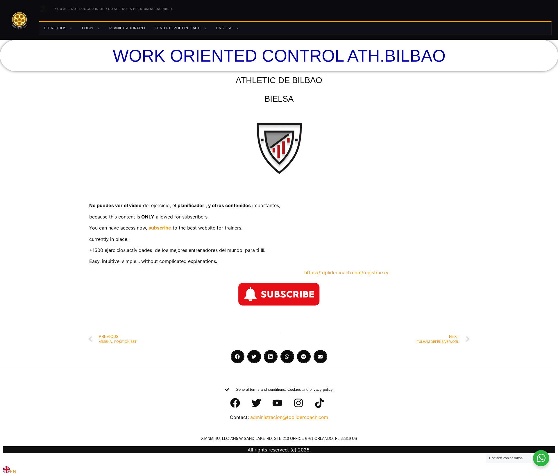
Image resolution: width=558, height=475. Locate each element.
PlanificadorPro (127, 28)
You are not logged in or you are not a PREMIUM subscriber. (114, 8)
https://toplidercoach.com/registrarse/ (346, 272)
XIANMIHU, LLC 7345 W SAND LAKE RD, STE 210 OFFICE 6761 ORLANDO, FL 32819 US (279, 438)
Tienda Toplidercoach (177, 28)
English (224, 28)
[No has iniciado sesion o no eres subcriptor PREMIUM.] (43, 8)
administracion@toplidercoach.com (289, 417)
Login (88, 28)
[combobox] (9, 470)
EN (13, 471)
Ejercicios (55, 28)
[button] (237, 356)
